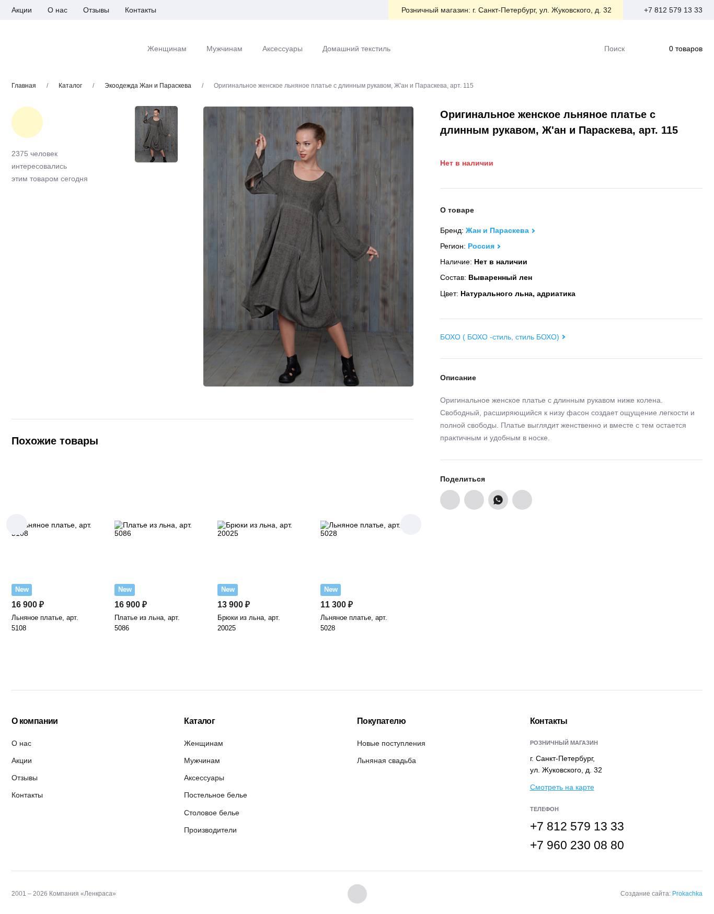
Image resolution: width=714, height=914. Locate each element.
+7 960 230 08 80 (577, 845)
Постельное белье (215, 795)
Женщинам (203, 743)
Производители (210, 830)
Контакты (140, 10)
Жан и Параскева (497, 230)
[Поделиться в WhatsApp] (498, 500)
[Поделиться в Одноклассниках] (474, 500)
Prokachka (687, 893)
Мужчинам (202, 760)
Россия (481, 246)
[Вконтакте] (357, 894)
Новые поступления (391, 743)
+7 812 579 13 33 (673, 10)
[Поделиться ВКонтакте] (450, 500)
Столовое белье (211, 812)
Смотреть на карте (562, 787)
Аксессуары (204, 778)
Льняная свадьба (386, 760)
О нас (57, 10)
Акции (21, 10)
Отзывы (96, 10)
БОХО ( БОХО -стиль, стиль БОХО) (499, 337)
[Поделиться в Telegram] (522, 500)
